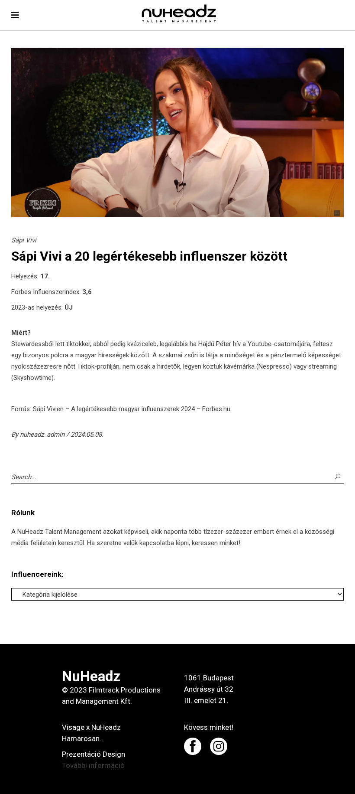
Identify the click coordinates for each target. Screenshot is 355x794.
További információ (93, 765)
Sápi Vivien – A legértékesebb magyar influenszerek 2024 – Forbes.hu (131, 409)
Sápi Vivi (23, 240)
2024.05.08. (87, 434)
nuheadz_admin (43, 434)
